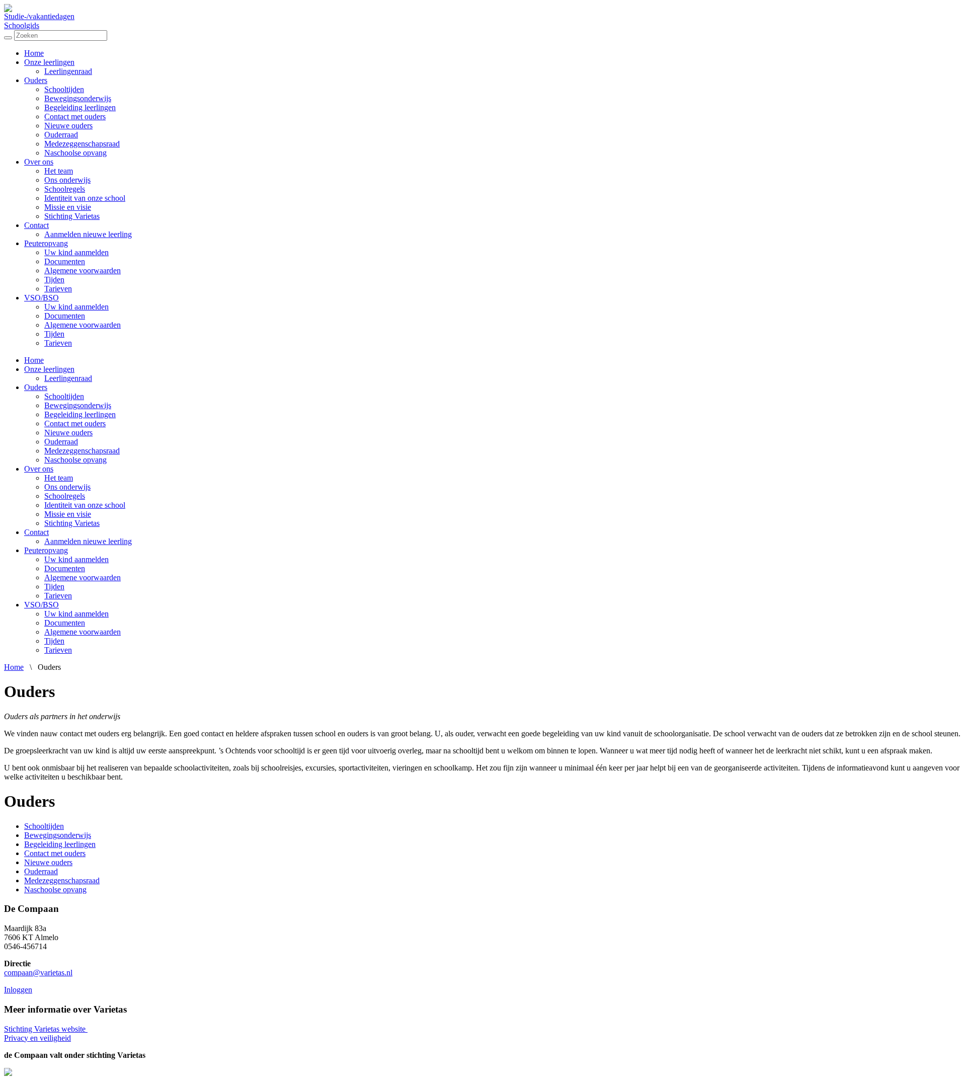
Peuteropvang (46, 243)
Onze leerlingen (49, 62)
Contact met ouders (75, 116)
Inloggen (18, 989)
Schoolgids (21, 25)
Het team (58, 171)
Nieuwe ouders (68, 125)
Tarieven (58, 288)
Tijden (54, 279)
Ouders (35, 80)
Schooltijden (64, 89)
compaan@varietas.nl (38, 972)
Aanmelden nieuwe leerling (88, 234)
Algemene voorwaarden (82, 270)
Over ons (38, 162)
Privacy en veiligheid (37, 1038)
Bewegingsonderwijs (77, 98)
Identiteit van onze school (84, 198)
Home (34, 53)
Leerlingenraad (68, 71)
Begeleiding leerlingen (80, 107)
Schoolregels (64, 189)
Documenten (64, 261)
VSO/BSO (41, 297)
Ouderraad (61, 134)
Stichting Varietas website (46, 1029)
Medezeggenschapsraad (82, 143)
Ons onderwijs (67, 180)
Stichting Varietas (72, 216)
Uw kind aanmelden (76, 252)
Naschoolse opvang (75, 152)
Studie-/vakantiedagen (39, 16)
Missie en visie (67, 207)
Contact (36, 225)
